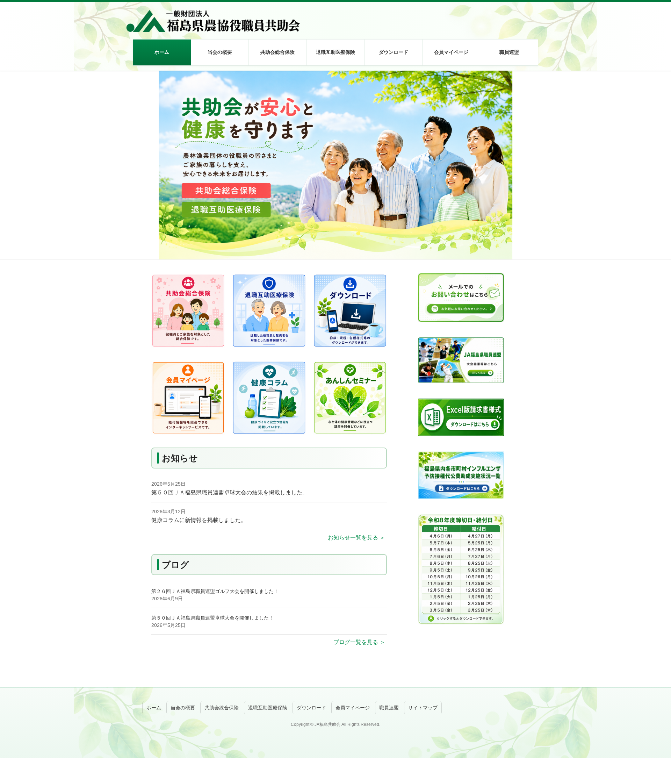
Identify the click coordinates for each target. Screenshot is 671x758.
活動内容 (483, 77)
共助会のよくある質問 (266, 193)
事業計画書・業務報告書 (385, 93)
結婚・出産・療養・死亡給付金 (276, 176)
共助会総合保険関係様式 (385, 110)
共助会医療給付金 (261, 126)
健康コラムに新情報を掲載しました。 (198, 520)
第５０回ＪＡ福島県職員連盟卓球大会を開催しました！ (212, 618)
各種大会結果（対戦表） (501, 93)
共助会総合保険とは (264, 77)
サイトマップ (423, 707)
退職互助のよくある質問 (327, 176)
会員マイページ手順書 (440, 160)
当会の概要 (183, 707)
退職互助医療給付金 (322, 126)
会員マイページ (353, 707)
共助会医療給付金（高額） (271, 143)
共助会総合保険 (221, 707)
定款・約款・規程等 (380, 77)
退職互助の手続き (319, 110)
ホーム (153, 707)
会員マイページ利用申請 (443, 110)
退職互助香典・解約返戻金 (329, 160)
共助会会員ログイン (438, 77)
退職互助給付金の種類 (324, 93)
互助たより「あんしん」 (385, 176)
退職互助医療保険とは (324, 77)
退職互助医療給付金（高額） (332, 143)
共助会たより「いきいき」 (387, 160)
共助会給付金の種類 (264, 93)
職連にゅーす (488, 110)
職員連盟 (389, 707)
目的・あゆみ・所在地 (209, 77)
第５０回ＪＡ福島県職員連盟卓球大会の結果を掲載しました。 (229, 492)
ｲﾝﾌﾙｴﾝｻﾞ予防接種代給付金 (271, 160)
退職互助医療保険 (267, 707)
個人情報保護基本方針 (209, 110)
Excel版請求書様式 (378, 143)
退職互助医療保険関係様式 (387, 126)
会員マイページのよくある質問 (450, 143)
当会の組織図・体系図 (209, 93)
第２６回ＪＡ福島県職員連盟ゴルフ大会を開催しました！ (215, 591)
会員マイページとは (438, 126)
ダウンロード (311, 707)
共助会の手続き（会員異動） (274, 110)
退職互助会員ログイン (440, 93)
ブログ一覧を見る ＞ (359, 642)
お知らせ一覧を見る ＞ (356, 538)
